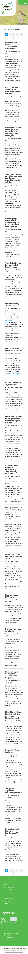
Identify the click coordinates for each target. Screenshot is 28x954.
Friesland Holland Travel (12, 374)
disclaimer (23, 948)
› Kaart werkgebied (9, 887)
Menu (25, 2)
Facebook (10, 912)
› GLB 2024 (7, 904)
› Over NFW (7, 901)
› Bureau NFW (8, 898)
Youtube (13, 912)
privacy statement (7, 950)
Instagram (7, 912)
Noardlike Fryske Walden (8, 8)
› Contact (6, 884)
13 (21, 35)
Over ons (11, 29)
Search (20, 2)
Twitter (4, 912)
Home (6, 29)
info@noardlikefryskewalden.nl (16, 780)
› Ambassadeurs (8, 890)
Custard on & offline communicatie (14, 952)
